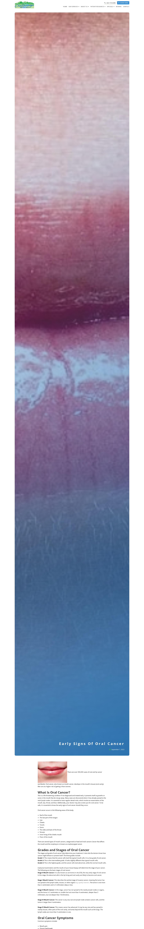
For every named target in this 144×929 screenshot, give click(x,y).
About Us (84, 6)
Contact (126, 6)
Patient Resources (97, 6)
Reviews (118, 6)
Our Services (73, 6)
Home (65, 6)
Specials (110, 6)
